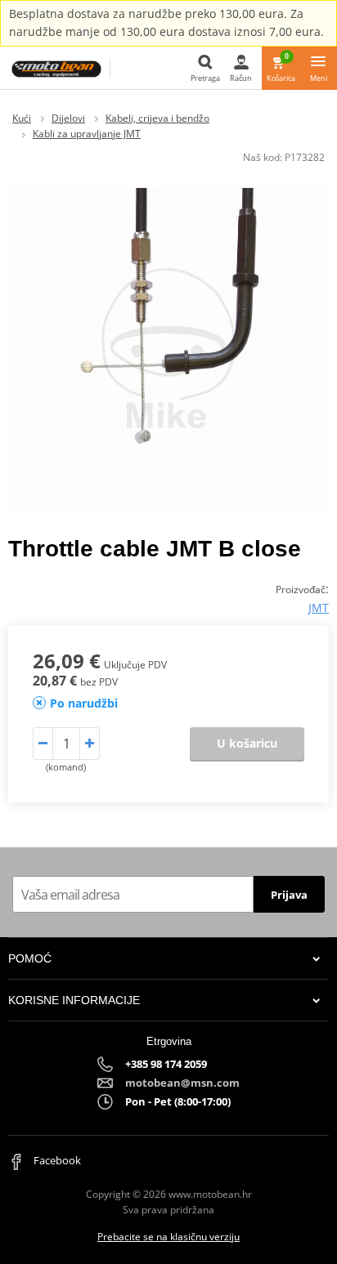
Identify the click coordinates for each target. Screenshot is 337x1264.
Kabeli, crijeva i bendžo (157, 118)
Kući (21, 118)
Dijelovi (68, 118)
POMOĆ (30, 958)
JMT (318, 607)
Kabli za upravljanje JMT (87, 134)
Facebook (56, 1160)
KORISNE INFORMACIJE (74, 1000)
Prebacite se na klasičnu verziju (168, 1237)
